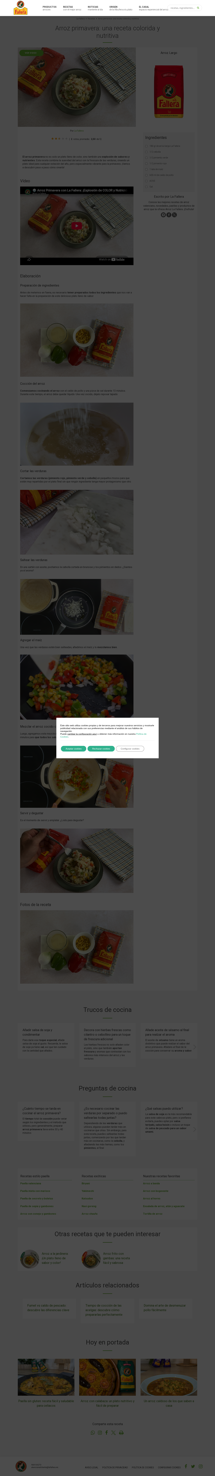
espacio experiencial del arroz (153, 8)
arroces (50, 8)
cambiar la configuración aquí (82, 734)
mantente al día (95, 8)
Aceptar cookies (74, 748)
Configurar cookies (130, 748)
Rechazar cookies (101, 748)
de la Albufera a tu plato (120, 8)
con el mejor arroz (72, 8)
